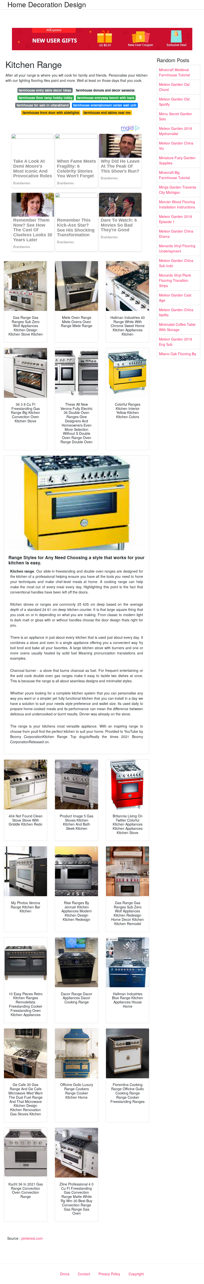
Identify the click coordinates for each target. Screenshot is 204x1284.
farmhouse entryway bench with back (105, 97)
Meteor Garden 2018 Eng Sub (175, 342)
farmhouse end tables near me (107, 112)
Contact (84, 1273)
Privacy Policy (109, 1273)
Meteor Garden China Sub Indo (176, 263)
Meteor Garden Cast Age (175, 298)
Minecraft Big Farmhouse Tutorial (174, 175)
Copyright (136, 1273)
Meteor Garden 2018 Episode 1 (175, 219)
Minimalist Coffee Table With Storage (177, 327)
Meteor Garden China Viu (176, 146)
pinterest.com (32, 1238)
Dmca (64, 1273)
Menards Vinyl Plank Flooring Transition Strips (175, 280)
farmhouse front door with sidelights (51, 112)
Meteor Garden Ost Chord (174, 87)
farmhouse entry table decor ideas (45, 90)
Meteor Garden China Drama (176, 234)
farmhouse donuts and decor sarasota (105, 90)
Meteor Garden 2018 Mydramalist (175, 131)
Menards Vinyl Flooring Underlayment (177, 248)
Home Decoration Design (46, 4)
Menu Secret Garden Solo (175, 116)
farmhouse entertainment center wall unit (104, 105)
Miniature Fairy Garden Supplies (177, 160)
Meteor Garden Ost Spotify (174, 102)
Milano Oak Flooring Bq (177, 353)
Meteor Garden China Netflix (176, 312)
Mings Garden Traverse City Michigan (177, 190)
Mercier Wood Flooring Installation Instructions (177, 204)
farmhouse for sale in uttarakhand (43, 105)
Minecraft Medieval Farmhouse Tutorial (174, 72)
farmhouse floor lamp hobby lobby (45, 97)
